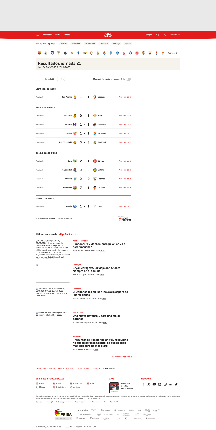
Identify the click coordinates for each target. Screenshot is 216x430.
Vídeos (67, 35)
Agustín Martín (79, 323)
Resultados (47, 35)
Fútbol (58, 35)
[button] (63, 419)
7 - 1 (85, 188)
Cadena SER (131, 410)
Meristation (150, 418)
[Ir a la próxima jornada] (63, 79)
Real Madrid (78, 313)
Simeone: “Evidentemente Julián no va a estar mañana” (99, 245)
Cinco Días (108, 414)
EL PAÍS (82, 410)
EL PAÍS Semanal (126, 414)
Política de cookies (80, 402)
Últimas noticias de (56, 234)
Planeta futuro (137, 414)
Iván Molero (78, 275)
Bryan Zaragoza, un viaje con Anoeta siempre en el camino (96, 269)
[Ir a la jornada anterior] (38, 79)
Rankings (116, 43)
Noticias (63, 43)
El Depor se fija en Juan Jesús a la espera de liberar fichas (100, 293)
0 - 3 (85, 142)
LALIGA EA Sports (45, 43)
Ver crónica (124, 97)
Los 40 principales (94, 410)
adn (147, 410)
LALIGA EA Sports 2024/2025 (88, 368)
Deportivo (77, 289)
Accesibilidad (114, 402)
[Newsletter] (157, 34)
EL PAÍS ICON (116, 418)
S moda (127, 418)
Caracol (157, 410)
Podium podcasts (106, 418)
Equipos (128, 43)
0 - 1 (85, 116)
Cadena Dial (117, 414)
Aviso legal (49, 402)
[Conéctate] (164, 34)
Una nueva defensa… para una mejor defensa (96, 317)
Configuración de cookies (98, 402)
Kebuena (147, 414)
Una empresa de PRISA (63, 413)
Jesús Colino (78, 251)
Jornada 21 (49, 79)
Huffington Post (86, 414)
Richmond (81, 418)
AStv (75, 350)
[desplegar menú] (38, 35)
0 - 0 (85, 179)
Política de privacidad (63, 402)
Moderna (94, 418)
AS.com (140, 410)
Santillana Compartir (119, 410)
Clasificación (90, 43)
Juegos (149, 35)
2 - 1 (85, 161)
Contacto (39, 402)
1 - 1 (85, 97)
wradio (99, 414)
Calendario (104, 43)
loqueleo (138, 418)
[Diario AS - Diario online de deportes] (108, 35)
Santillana (105, 410)
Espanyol (77, 265)
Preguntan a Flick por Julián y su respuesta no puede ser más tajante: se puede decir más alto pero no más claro (100, 343)
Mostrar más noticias (121, 357)
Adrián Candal (79, 299)
